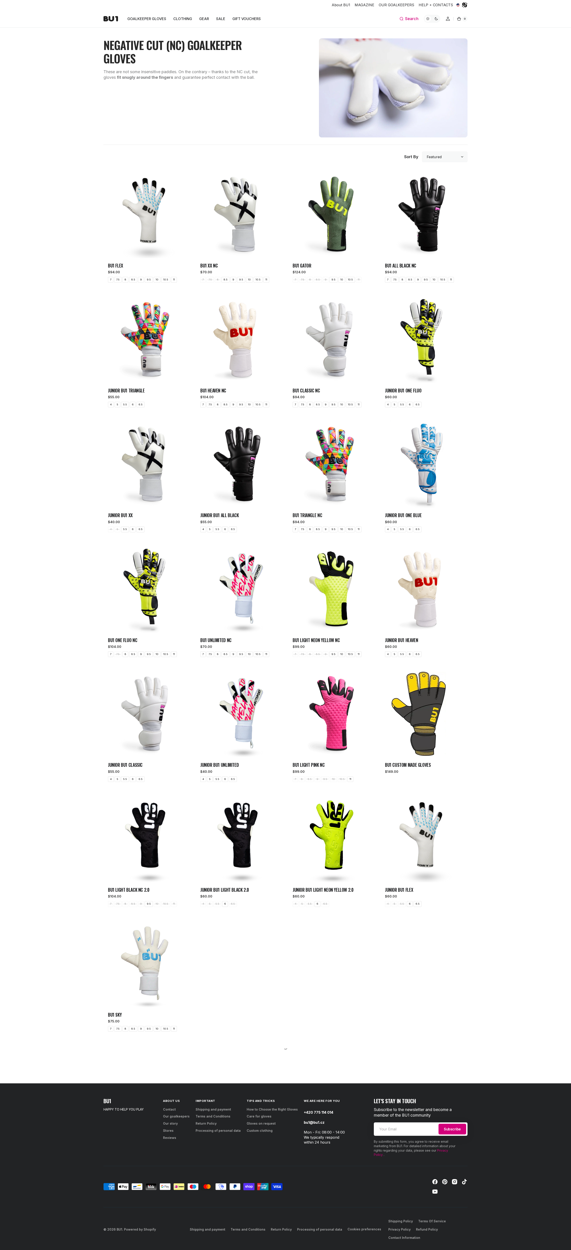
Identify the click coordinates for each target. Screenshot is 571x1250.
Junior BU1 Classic (125, 765)
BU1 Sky (115, 1015)
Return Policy (206, 1235)
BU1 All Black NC (400, 266)
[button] (408, 19)
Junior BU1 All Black (219, 515)
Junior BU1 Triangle (126, 391)
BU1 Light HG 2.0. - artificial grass (417, 1015)
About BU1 (341, 5)
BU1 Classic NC (306, 391)
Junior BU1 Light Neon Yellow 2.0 (323, 890)
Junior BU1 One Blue (403, 515)
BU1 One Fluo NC (122, 640)
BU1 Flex (115, 266)
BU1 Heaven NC (213, 391)
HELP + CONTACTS (436, 5)
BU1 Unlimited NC (216, 640)
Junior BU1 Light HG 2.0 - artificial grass (331, 1015)
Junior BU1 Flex (399, 890)
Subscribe (452, 1240)
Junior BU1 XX (120, 515)
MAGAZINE (364, 5)
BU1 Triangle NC (307, 515)
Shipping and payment (213, 1221)
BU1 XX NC (209, 266)
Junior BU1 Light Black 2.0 (224, 890)
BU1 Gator (302, 266)
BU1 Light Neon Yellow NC (316, 640)
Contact (169, 1221)
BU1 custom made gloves (408, 765)
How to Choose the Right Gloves (272, 1221)
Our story (170, 1235)
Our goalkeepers (176, 1228)
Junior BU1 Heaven (401, 640)
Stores (168, 1242)
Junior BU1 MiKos (215, 1139)
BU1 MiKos (117, 1139)
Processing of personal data (218, 1242)
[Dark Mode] (432, 19)
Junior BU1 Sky (213, 1015)
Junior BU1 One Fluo (403, 391)
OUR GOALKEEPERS (396, 5)
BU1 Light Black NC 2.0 (128, 890)
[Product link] (146, 229)
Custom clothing (260, 1242)
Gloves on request (261, 1235)
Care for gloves (259, 1228)
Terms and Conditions (213, 1228)
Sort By (411, 156)
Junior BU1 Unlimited (219, 765)
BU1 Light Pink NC (309, 765)
